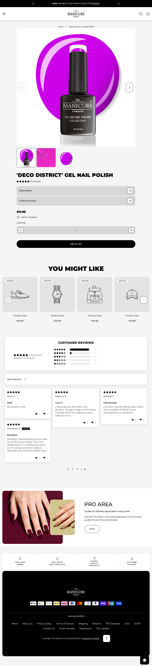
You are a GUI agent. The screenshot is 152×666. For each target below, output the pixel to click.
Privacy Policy (44, 623)
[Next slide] (119, 3)
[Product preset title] (19, 294)
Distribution (85, 628)
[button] (23, 181)
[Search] (140, 14)
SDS (127, 623)
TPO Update (102, 628)
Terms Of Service (65, 623)
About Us (27, 623)
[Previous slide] (33, 3)
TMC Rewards (113, 623)
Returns (96, 623)
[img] (13, 392)
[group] (26, 157)
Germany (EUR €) (76, 616)
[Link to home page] (76, 592)
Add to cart (76, 244)
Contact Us (48, 628)
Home (60, 27)
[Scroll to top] (106, 638)
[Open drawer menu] (4, 13)
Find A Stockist (67, 628)
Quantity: (21, 222)
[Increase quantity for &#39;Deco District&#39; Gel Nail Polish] (131, 230)
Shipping (83, 623)
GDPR (137, 623)
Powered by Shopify (90, 638)
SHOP (96, 3)
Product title (19, 315)
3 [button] (77, 469)
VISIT (92, 529)
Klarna (15, 623)
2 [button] (72, 469)
